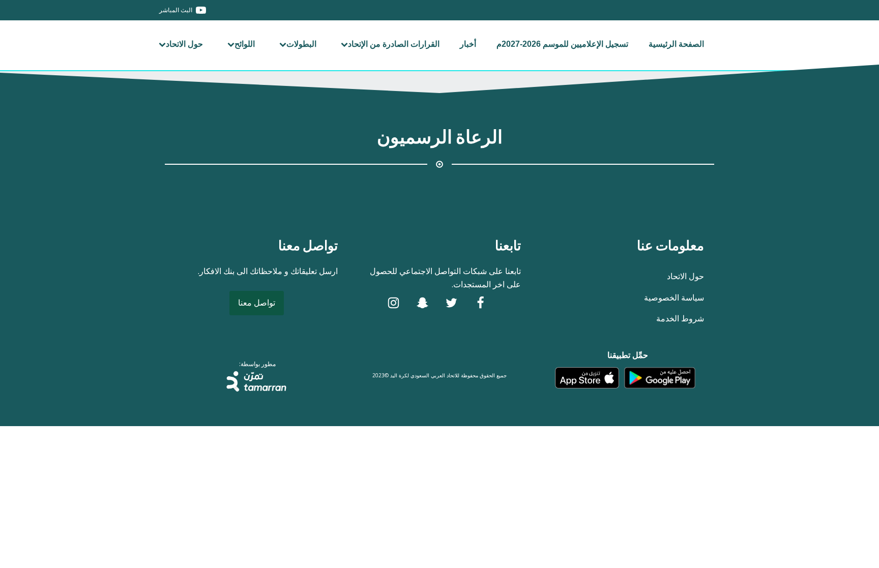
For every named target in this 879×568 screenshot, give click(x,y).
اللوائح (245, 44)
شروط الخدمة (680, 318)
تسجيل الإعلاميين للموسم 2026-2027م (562, 44)
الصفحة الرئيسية (676, 44)
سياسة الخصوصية (674, 297)
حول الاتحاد (184, 44)
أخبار (468, 44)
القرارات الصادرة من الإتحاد (394, 44)
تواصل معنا (256, 302)
